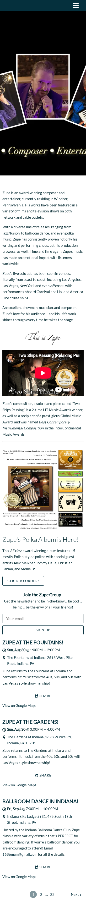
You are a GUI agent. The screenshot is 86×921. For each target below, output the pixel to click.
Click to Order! (23, 581)
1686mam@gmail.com (19, 854)
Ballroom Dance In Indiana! (40, 801)
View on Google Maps (19, 705)
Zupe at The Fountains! (32, 642)
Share (45, 696)
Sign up (43, 630)
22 (52, 894)
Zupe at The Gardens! (30, 722)
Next (75, 894)
